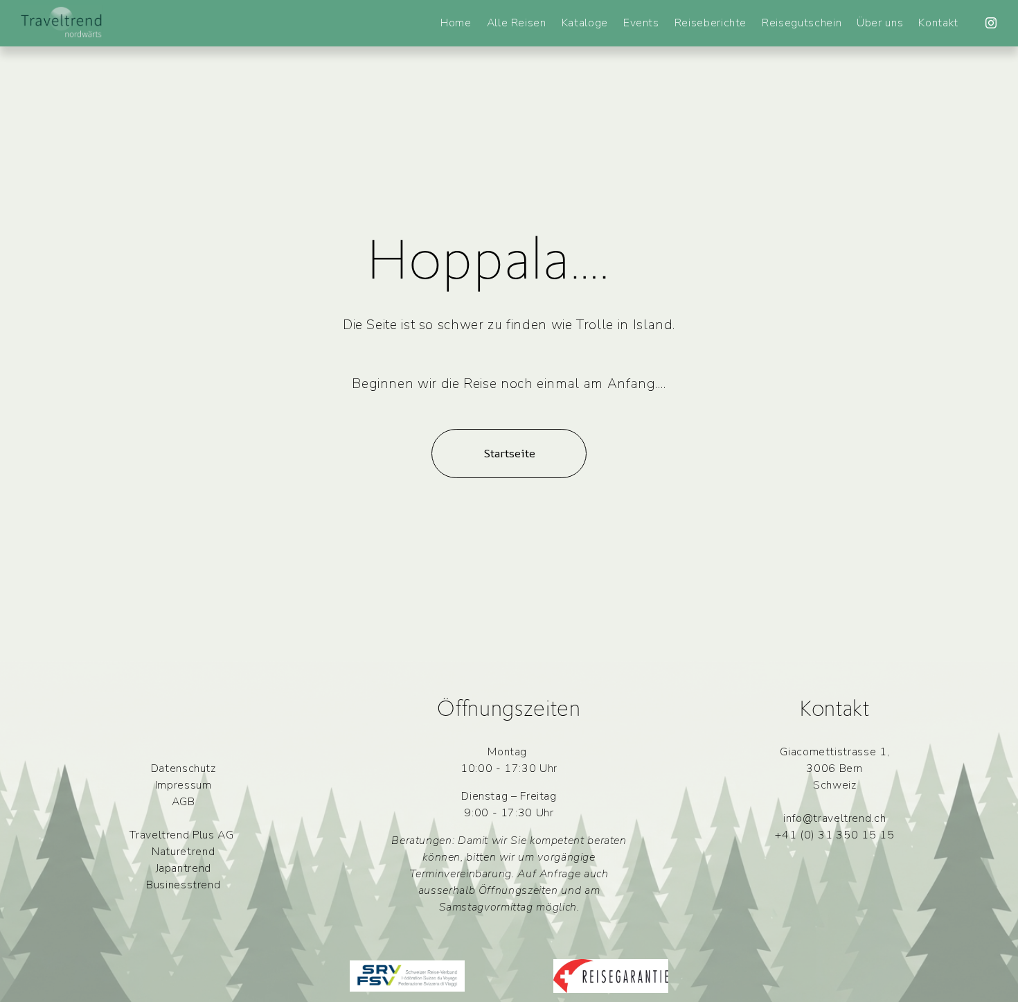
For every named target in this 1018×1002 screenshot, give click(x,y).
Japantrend (183, 868)
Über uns (880, 22)
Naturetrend (183, 851)
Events (641, 22)
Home (456, 22)
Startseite (509, 453)
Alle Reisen (516, 22)
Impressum (183, 785)
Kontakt (938, 22)
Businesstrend (183, 885)
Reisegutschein (801, 22)
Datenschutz (183, 768)
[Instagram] (991, 23)
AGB (183, 801)
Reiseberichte (711, 22)
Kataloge (585, 22)
